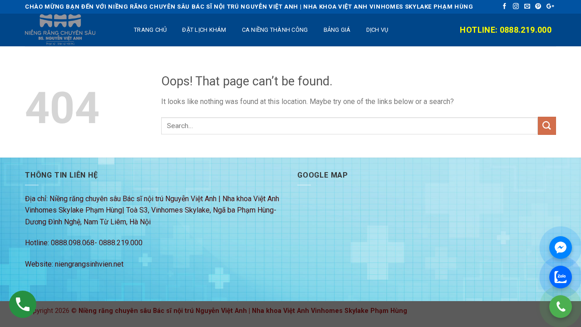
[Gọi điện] (560, 306)
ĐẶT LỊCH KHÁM (204, 29)
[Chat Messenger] (560, 247)
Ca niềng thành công (275, 29)
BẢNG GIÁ (337, 29)
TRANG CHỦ (150, 29)
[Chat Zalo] (560, 277)
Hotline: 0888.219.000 (505, 30)
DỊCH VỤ (377, 29)
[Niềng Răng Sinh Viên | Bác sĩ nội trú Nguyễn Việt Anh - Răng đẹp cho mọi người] (70, 30)
